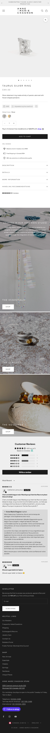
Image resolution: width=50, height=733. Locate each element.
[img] (7, 487)
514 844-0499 (16, 699)
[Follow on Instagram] (9, 716)
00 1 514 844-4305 (19, 704)
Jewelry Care (6, 635)
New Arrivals (6, 657)
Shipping (5, 628)
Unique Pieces (7, 675)
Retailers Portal (7, 642)
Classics (5, 664)
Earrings (5, 667)
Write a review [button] (25, 472)
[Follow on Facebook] (3, 716)
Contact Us (6, 639)
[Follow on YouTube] (15, 716)
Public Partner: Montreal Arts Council (15, 646)
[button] (7, 193)
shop (8, 307)
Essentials (5, 660)
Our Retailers (6, 620)
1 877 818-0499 (26, 701)
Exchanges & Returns (9, 631)
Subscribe (11, 608)
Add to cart (25, 136)
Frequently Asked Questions (12, 624)
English (35, 723)
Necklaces (5, 671)
